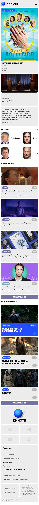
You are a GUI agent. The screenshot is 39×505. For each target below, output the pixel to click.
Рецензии (6, 219)
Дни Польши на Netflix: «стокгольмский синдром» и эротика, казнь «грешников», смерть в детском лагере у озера (17, 193)
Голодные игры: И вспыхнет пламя (12, 330)
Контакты (6, 466)
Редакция (7, 448)
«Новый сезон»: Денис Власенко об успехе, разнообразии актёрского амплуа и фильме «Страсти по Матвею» (17, 289)
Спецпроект (6, 251)
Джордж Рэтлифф (9, 101)
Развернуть (6, 122)
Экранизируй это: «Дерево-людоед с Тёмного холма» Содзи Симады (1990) (16, 256)
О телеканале (8, 454)
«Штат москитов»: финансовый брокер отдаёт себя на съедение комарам (16, 224)
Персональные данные (14, 470)
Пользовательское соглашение (15, 480)
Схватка (6, 393)
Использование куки (11, 476)
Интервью (6, 283)
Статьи (5, 187)
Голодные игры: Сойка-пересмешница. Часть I (15, 362)
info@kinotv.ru (10, 492)
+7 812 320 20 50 (10, 488)
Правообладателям (11, 458)
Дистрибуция (8, 462)
